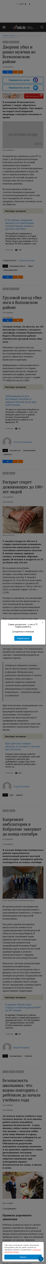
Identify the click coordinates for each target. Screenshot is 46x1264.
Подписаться (23, 638)
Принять (23, 1257)
